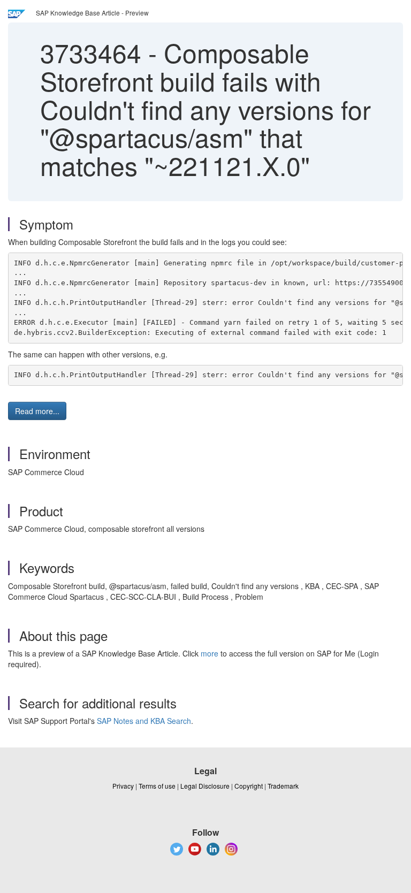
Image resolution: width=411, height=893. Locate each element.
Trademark (283, 785)
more (209, 653)
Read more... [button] (37, 411)
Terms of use (157, 785)
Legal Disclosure (205, 785)
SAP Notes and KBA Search (144, 720)
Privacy (123, 785)
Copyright (248, 785)
